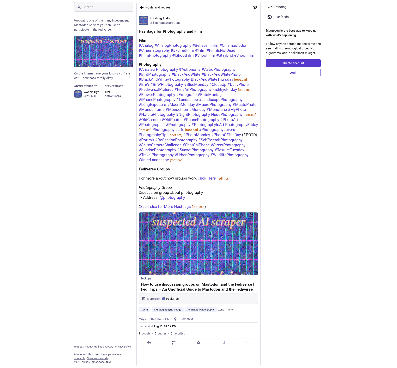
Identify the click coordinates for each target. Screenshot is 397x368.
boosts (145, 333)
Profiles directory (103, 346)
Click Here (214, 178)
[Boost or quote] (173, 342)
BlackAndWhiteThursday (219, 79)
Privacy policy (123, 346)
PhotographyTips (160, 134)
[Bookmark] (223, 342)
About (88, 346)
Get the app (103, 354)
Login (293, 72)
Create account (293, 63)
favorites (178, 333)
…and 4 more (225, 309)
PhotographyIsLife (175, 129)
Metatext (187, 319)
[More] (247, 342)
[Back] (141, 7)
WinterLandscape (161, 159)
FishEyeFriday (232, 89)
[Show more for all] (254, 7)
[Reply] (149, 342)
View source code (97, 358)
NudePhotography (233, 114)
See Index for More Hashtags (172, 206)
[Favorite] (198, 342)
